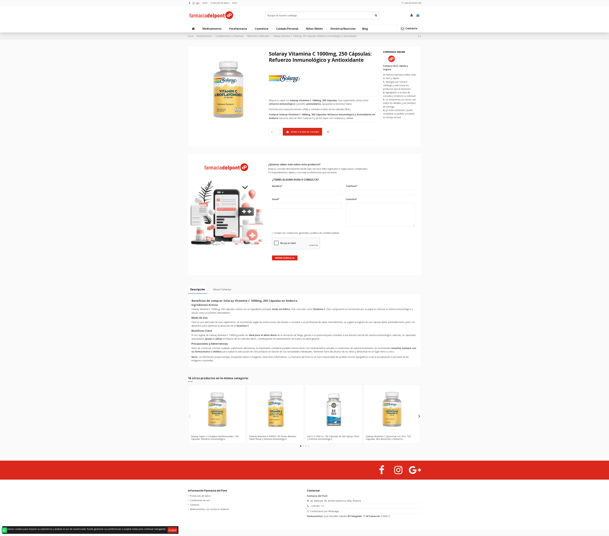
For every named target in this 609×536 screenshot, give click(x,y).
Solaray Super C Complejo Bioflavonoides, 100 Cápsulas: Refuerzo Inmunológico (215, 437)
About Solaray (222, 289)
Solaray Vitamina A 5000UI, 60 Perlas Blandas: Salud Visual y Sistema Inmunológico (272, 437)
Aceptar (173, 530)
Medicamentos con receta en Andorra (209, 509)
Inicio (234, 3)
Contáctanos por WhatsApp (324, 511)
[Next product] (420, 36)
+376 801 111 (317, 505)
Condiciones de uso (200, 500)
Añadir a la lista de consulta (305, 131)
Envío (205, 3)
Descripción (197, 289)
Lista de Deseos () (412, 3)
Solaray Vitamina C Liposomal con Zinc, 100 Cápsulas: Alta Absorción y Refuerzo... (388, 437)
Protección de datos (220, 3)
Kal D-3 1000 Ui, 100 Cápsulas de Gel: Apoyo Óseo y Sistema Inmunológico (333, 437)
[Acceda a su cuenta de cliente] (412, 15)
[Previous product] (419, 36)
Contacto (194, 504)
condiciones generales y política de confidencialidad (312, 232)
